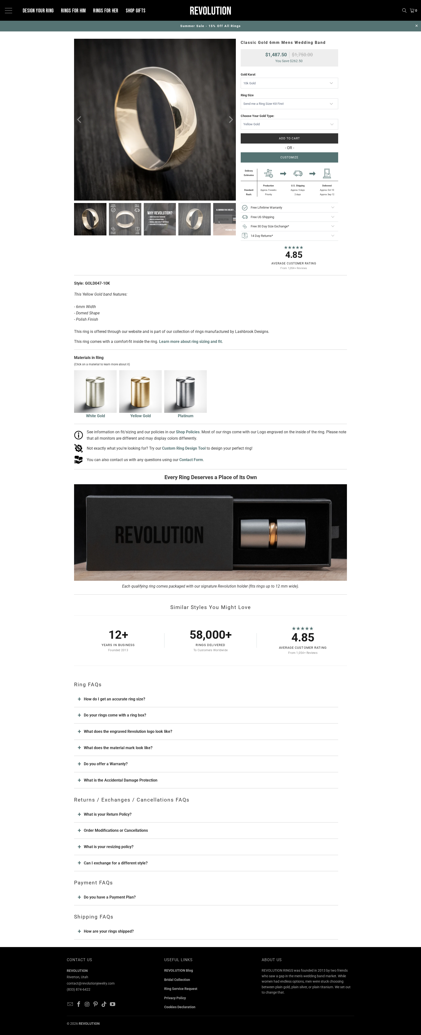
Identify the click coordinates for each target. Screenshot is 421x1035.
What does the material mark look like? (118, 747)
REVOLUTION (89, 1023)
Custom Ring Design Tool (184, 448)
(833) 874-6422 (78, 989)
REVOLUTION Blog (178, 970)
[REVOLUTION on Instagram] (87, 1004)
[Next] (230, 120)
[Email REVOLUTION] (70, 1004)
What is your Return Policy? (108, 814)
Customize (289, 157)
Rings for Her (105, 11)
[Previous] (80, 120)
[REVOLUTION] (210, 10)
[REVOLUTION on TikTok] (104, 1004)
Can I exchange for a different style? (116, 863)
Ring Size (247, 95)
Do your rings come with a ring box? (115, 715)
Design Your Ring (38, 11)
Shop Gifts (136, 11)
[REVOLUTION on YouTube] (112, 1004)
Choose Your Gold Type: (257, 116)
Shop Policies (188, 432)
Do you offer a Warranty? (106, 764)
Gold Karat (248, 74)
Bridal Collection (177, 980)
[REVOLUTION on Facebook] (79, 1004)
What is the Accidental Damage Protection (120, 780)
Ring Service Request (180, 989)
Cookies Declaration (179, 1007)
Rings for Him (73, 11)
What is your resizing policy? (109, 846)
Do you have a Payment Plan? (110, 897)
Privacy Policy (175, 998)
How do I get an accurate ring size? (114, 699)
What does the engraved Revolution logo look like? (128, 731)
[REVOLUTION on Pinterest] (95, 1004)
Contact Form (191, 459)
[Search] (404, 10)
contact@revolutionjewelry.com (91, 983)
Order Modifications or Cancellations (116, 830)
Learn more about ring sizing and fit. (191, 341)
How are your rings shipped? (109, 931)
